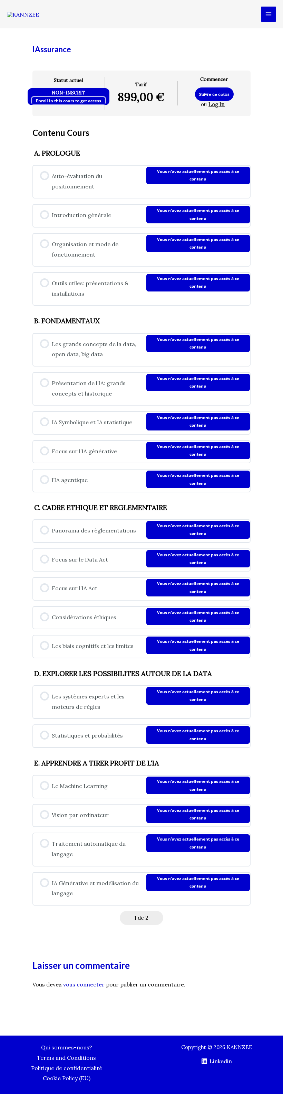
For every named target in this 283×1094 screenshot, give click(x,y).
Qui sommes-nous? (66, 1047)
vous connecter (84, 984)
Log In (216, 104)
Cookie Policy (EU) (66, 1078)
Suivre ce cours (214, 94)
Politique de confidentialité (66, 1068)
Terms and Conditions (66, 1057)
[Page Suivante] (157, 918)
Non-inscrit (68, 93)
